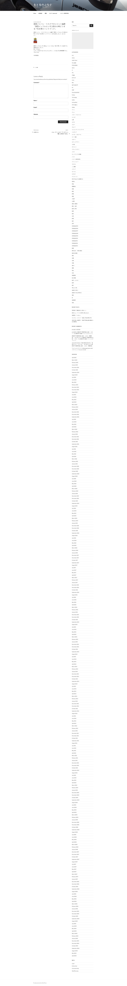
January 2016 (75, 612)
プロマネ (74, 164)
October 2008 (75, 827)
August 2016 (74, 594)
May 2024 (74, 382)
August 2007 (75, 861)
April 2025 (74, 357)
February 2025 (75, 362)
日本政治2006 (75, 228)
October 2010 (75, 767)
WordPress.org (75, 971)
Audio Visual (74, 60)
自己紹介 (40, 13)
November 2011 (75, 735)
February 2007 (75, 876)
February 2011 (75, 758)
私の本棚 (74, 277)
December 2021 (75, 436)
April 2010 (74, 782)
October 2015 (75, 619)
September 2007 (75, 859)
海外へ (73, 265)
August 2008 (75, 832)
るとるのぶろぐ (43, 4)
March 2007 (74, 874)
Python (73, 95)
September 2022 (75, 416)
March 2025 (74, 360)
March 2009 (74, 814)
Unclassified (74, 102)
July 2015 (74, 627)
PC (72, 87)
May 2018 (74, 543)
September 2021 (75, 444)
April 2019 (74, 515)
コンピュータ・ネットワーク (78, 129)
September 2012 (75, 711)
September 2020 (75, 473)
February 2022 (75, 431)
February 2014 (75, 669)
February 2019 (75, 520)
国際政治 (74, 186)
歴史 (73, 255)
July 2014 (74, 656)
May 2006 (74, 898)
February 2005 (75, 936)
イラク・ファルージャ (76, 114)
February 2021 (75, 461)
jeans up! (74, 77)
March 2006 (74, 903)
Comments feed (75, 968)
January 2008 (75, 849)
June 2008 (74, 837)
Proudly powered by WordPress (40, 982)
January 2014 (75, 671)
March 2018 (74, 547)
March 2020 (74, 488)
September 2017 (75, 562)
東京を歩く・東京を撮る (77, 250)
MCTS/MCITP (75, 85)
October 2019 (75, 500)
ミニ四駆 (74, 166)
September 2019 (75, 503)
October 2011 (75, 738)
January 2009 (75, 819)
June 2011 (74, 748)
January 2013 (75, 701)
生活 (73, 272)
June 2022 (74, 421)
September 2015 (75, 622)
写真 (73, 184)
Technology (74, 97)
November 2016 (75, 587)
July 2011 (74, 745)
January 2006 (75, 908)
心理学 (73, 201)
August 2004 (75, 950)
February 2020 (75, 491)
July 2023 (74, 394)
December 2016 (75, 585)
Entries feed (74, 966)
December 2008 (75, 822)
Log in (73, 963)
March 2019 (74, 518)
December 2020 (75, 466)
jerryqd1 (73, 329)
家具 (73, 191)
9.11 (73, 55)
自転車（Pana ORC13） (77, 292)
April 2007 (74, 871)
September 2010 (75, 770)
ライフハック (74, 176)
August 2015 (74, 624)
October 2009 (75, 797)
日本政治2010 (75, 238)
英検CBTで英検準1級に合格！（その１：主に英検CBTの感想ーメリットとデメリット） (82, 339)
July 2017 (74, 567)
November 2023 (75, 389)
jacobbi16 (74, 332)
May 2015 (74, 632)
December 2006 (75, 881)
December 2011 (75, 733)
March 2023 (74, 404)
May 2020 (74, 483)
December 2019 (75, 496)
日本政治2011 (75, 240)
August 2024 (74, 374)
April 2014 (74, 664)
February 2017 (75, 580)
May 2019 (74, 513)
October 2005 (75, 916)
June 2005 (74, 926)
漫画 (73, 268)
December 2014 (75, 644)
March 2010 (74, 785)
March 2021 (74, 458)
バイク (73, 156)
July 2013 (74, 686)
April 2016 (74, 604)
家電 (73, 193)
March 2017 (74, 577)
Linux (73, 80)
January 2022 (75, 434)
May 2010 (74, 780)
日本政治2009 (75, 235)
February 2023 (75, 407)
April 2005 (74, 931)
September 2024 (75, 372)
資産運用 (74, 300)
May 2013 (74, 691)
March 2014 (74, 666)
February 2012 (75, 728)
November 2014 (75, 646)
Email (35, 107)
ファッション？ (75, 161)
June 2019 (74, 510)
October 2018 (75, 530)
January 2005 (75, 938)
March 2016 (74, 607)
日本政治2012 (75, 243)
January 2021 (75, 463)
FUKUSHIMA (74, 65)
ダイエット (74, 146)
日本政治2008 (75, 233)
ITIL (73, 72)
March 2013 (74, 696)
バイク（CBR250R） (64, 13)
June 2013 (74, 688)
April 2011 (74, 753)
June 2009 (74, 807)
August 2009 (75, 802)
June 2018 (74, 540)
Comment (36, 82)
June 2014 (74, 659)
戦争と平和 (74, 208)
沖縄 (73, 258)
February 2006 (75, 906)
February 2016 (75, 609)
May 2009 (74, 809)
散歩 (73, 213)
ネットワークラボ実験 (76, 154)
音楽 (73, 302)
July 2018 (74, 538)
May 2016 (74, 602)
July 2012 (74, 716)
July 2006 (74, 894)
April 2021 (74, 456)
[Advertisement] (82, 40)
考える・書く (74, 287)
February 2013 (75, 698)
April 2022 (74, 426)
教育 (73, 211)
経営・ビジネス (75, 280)
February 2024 (75, 384)
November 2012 (75, 706)
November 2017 (75, 557)
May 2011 (74, 750)
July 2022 (74, 419)
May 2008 (74, 839)
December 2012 (75, 703)
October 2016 (75, 589)
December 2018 (75, 525)
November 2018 (75, 528)
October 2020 (75, 471)
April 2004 (74, 955)
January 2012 (75, 730)
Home (34, 13)
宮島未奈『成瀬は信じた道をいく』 (79, 310)
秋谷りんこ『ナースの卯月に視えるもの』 (80, 312)
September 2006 (75, 889)
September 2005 (75, 918)
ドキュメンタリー (75, 149)
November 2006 (75, 884)
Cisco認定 (74, 62)
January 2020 (75, 493)
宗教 (73, 188)
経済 (73, 282)
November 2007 (75, 854)
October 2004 (75, 945)
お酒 (73, 119)
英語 (46, 13)
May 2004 (74, 953)
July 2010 (74, 775)
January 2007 (75, 879)
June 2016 (74, 599)
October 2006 (75, 886)
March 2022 (74, 429)
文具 (73, 216)
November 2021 (75, 439)
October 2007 (75, 856)
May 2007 (74, 869)
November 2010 (75, 765)
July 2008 (74, 834)
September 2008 (75, 829)
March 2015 (74, 636)
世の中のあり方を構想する (77, 179)
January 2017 (75, 582)
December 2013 (75, 673)
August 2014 (74, 654)
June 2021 (74, 451)
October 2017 (75, 560)
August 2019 (74, 505)
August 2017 (74, 565)
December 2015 (75, 614)
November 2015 (75, 617)
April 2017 (74, 575)
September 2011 (75, 740)
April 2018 (74, 545)
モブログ (74, 174)
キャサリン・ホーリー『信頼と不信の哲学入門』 (82, 317)
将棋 (73, 196)
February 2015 (75, 639)
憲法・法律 (74, 206)
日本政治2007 (75, 230)
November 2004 (75, 943)
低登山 (73, 181)
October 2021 (75, 441)
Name (35, 100)
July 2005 (74, 923)
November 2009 (75, 795)
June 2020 (74, 481)
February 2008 (75, 847)
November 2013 (75, 676)
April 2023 (74, 402)
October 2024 (75, 369)
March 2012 (74, 725)
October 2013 (75, 678)
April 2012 (74, 723)
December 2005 (75, 911)
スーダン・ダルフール (76, 134)
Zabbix (73, 107)
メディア (74, 169)
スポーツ (74, 139)
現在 (73, 270)
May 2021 (74, 453)
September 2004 (75, 948)
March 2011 (74, 755)
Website (36, 114)
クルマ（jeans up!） (53, 13)
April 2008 (74, 842)
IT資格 (73, 75)
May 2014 (74, 661)
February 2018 (75, 550)
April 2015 (74, 634)
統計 (73, 285)
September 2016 (75, 592)
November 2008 (75, 824)
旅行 (73, 221)
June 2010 (74, 777)
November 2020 (75, 468)
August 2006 (75, 891)
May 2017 (74, 572)
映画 (73, 248)
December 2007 (75, 851)
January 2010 (75, 790)
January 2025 (75, 365)
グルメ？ (74, 127)
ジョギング (74, 132)
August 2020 (75, 476)
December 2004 (75, 940)
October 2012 (75, 708)
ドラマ (73, 151)
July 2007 (74, 864)
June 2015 (74, 629)
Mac (73, 82)
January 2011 (75, 760)
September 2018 (75, 533)
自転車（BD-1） (75, 290)
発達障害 (74, 275)
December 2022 (75, 412)
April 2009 (74, 812)
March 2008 (74, 844)
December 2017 (75, 555)
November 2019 (75, 498)
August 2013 (74, 683)
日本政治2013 (75, 245)
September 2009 (75, 800)
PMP (73, 90)
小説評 (73, 198)
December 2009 (75, 792)
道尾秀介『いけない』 (76, 315)
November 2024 (75, 367)
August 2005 (75, 921)
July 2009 (74, 805)
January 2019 (75, 523)
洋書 (73, 263)
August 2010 (74, 772)
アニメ (73, 112)
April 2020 (74, 486)
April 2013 (74, 693)
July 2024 (74, 377)
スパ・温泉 (74, 137)
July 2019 (74, 508)
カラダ (73, 122)
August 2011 (74, 743)
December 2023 (75, 387)
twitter (73, 99)
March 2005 (74, 933)
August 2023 (74, 392)
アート (73, 109)
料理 (73, 218)
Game (73, 67)
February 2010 (75, 787)
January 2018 (75, 552)
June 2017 (74, 570)
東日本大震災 (74, 253)
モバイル (74, 171)
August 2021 (74, 446)
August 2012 (74, 713)
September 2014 (75, 651)
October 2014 (75, 649)
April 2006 (74, 901)
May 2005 (74, 928)
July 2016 (74, 597)
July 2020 (74, 478)
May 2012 (74, 721)
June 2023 (74, 397)
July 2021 (74, 449)
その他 (36, 67)
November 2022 (75, 414)
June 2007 (74, 866)
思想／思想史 (74, 203)
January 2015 (75, 641)
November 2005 (75, 913)
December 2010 (75, 762)
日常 (73, 223)
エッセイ (74, 117)
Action (73, 57)
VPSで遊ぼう (75, 104)
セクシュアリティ (75, 141)
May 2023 (74, 399)
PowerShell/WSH (75, 92)
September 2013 (75, 681)
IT (72, 70)
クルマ (73, 124)
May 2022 (74, 424)
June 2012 (74, 718)
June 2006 (74, 896)
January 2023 (75, 409)
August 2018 (74, 535)
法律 (73, 260)
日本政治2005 (75, 226)
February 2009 (75, 817)
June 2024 (74, 379)
